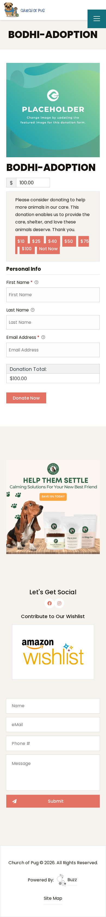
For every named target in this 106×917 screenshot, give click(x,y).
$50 (69, 241)
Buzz (71, 880)
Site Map (53, 898)
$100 (27, 249)
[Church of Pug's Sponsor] (53, 506)
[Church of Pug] (27, 10)
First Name (19, 282)
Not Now (48, 249)
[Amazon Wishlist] (53, 652)
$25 (37, 241)
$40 (53, 241)
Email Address (22, 337)
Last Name (18, 310)
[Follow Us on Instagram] (59, 603)
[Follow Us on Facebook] (49, 603)
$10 (21, 241)
